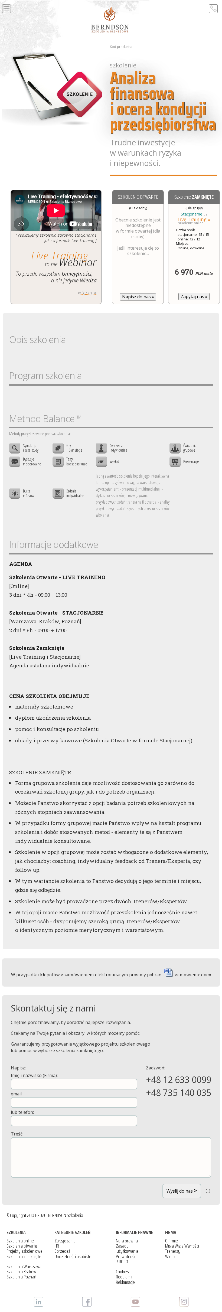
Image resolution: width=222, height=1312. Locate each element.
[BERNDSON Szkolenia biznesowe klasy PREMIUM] (110, 19)
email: (16, 1094)
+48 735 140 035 (178, 1092)
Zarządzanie (65, 1241)
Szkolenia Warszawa (23, 1266)
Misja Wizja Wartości (182, 1246)
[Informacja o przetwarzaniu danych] (208, 1191)
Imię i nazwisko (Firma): (34, 1075)
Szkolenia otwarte (21, 1246)
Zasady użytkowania (127, 1248)
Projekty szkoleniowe (24, 1251)
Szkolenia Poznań (21, 1277)
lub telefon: (22, 1112)
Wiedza (171, 1256)
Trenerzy (172, 1251)
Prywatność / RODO (126, 1259)
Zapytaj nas (194, 296)
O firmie (171, 1241)
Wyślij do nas (181, 1189)
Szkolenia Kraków (21, 1271)
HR (56, 1246)
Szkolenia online (20, 1241)
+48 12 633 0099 (178, 1079)
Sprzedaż (62, 1251)
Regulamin (124, 1277)
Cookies (122, 1271)
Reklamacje (125, 1282)
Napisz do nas (138, 297)
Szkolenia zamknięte (23, 1256)
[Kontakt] (213, 8)
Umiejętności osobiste (72, 1256)
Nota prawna (127, 1241)
